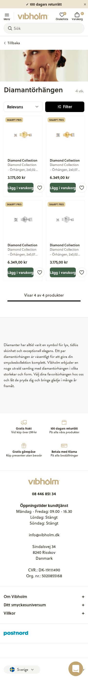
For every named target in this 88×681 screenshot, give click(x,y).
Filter (67, 106)
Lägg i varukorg (20, 187)
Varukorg (77, 16)
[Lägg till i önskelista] (39, 188)
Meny (7, 18)
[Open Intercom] (75, 668)
